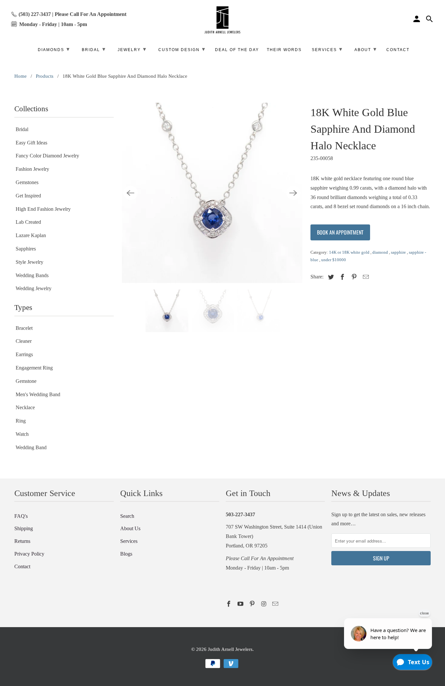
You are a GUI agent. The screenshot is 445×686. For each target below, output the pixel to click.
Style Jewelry (29, 262)
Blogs (126, 554)
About (365, 49)
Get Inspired (28, 195)
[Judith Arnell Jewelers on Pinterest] (252, 604)
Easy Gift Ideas (31, 142)
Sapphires (26, 248)
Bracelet (24, 328)
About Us (130, 528)
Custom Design (182, 49)
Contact (22, 566)
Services (128, 541)
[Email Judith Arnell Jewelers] (276, 604)
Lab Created (28, 222)
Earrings (24, 354)
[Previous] (130, 193)
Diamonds (54, 49)
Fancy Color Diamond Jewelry (47, 155)
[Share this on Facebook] (341, 277)
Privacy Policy (29, 554)
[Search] (430, 19)
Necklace (25, 407)
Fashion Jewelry (32, 169)
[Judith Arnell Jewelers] (222, 20)
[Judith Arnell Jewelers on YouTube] (241, 604)
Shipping (23, 528)
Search (127, 516)
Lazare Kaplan (31, 235)
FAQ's (21, 516)
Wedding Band (31, 447)
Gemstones (27, 182)
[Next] (293, 193)
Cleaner (24, 341)
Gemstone (26, 381)
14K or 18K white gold (349, 252)
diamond (380, 252)
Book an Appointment (340, 232)
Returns (22, 541)
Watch (22, 434)
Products (44, 76)
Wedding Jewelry (33, 288)
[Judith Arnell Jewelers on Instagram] (264, 604)
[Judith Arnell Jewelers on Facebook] (229, 604)
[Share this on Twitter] (330, 277)
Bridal (22, 129)
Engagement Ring (34, 367)
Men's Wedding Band (38, 394)
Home (20, 76)
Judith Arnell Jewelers (230, 649)
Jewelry (132, 49)
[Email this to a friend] (365, 277)
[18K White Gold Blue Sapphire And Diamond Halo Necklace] (212, 193)
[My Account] (417, 19)
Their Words (284, 49)
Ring (21, 421)
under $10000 (333, 259)
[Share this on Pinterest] (353, 277)
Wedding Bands (32, 275)
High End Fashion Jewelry (43, 209)
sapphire (399, 252)
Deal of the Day (237, 49)
